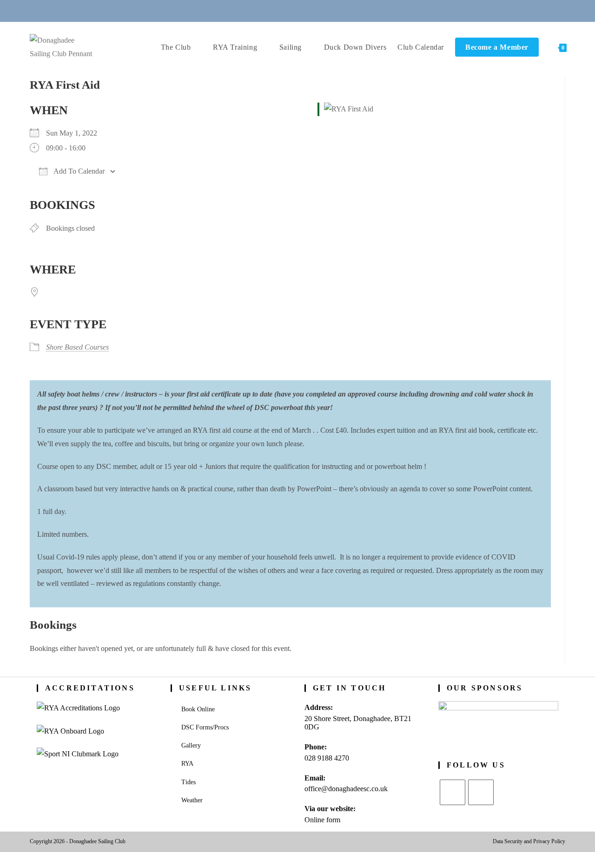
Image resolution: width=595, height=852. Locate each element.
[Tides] (331, 10)
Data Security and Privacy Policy (529, 841)
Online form (322, 820)
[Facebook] (481, 792)
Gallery (191, 745)
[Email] (286, 10)
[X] (452, 792)
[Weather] (309, 10)
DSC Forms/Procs (205, 727)
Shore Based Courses (77, 347)
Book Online (198, 709)
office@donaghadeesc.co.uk (346, 789)
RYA (187, 763)
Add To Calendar (78, 171)
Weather (192, 800)
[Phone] (263, 10)
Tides (188, 782)
